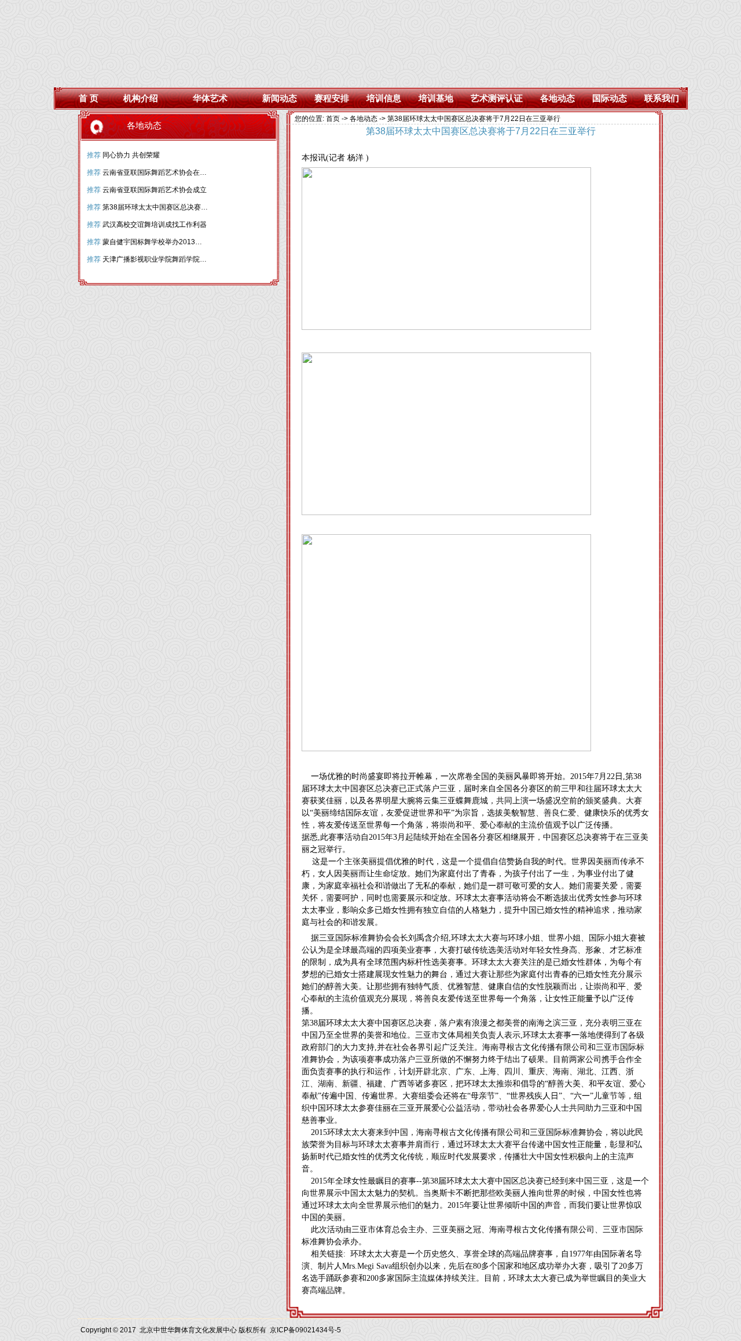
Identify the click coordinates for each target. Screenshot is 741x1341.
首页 (333, 119)
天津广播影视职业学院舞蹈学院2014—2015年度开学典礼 (191, 259)
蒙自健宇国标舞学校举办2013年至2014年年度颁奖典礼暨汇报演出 (205, 242)
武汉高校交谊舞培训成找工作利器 (154, 225)
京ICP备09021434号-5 (305, 1330)
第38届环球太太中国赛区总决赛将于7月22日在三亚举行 (189, 207)
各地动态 (363, 119)
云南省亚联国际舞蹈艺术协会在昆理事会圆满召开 (178, 172)
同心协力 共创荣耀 (131, 155)
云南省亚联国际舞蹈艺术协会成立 (154, 190)
